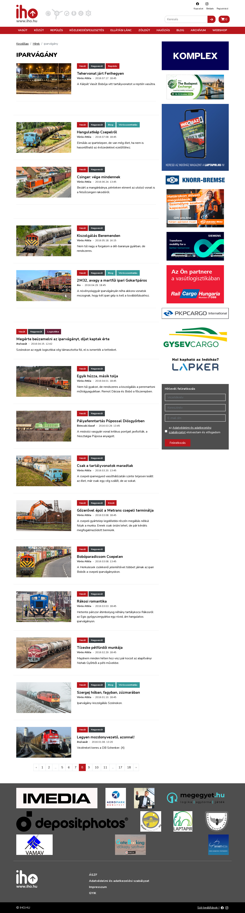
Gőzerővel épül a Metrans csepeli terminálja (115, 510)
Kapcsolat (198, 8)
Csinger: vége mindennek (98, 177)
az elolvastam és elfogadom (194, 430)
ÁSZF (93, 875)
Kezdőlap (22, 44)
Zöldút (144, 30)
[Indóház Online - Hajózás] (88, 13)
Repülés (56, 30)
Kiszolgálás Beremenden (98, 235)
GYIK (92, 893)
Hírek (36, 44)
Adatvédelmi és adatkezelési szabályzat (119, 881)
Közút (39, 30)
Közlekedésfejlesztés (86, 30)
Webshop (219, 30)
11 (105, 767)
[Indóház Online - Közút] (66, 13)
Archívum (198, 30)
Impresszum (98, 887)
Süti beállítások (208, 908)
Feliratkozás (178, 443)
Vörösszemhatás (128, 124)
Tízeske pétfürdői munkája (100, 647)
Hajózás (163, 30)
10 (97, 767)
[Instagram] (206, 3)
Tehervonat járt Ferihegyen (100, 73)
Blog (180, 30)
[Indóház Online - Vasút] (48, 13)
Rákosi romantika (92, 601)
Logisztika (53, 331)
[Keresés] (211, 19)
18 (129, 767)
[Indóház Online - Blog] (73, 13)
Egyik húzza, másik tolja (97, 376)
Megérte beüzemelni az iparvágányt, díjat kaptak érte (62, 339)
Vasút (22, 30)
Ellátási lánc (121, 30)
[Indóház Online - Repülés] (57, 13)
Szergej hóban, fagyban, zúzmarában (108, 692)
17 (120, 767)
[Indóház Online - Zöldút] (80, 13)
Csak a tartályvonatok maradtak (105, 465)
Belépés (210, 8)
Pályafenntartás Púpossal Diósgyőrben (111, 421)
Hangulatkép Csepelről (97, 132)
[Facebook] (196, 3)
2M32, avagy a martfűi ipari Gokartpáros (112, 280)
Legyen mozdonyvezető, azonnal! (105, 737)
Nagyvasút (97, 66)
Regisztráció (222, 8)
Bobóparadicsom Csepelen (100, 556)
